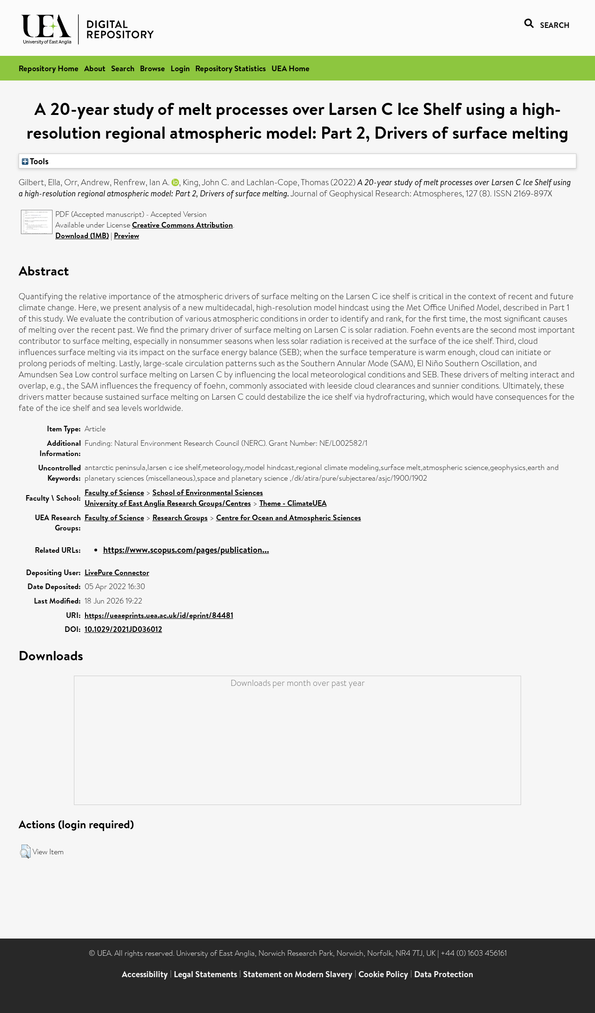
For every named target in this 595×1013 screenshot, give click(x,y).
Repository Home (49, 68)
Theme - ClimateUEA (293, 503)
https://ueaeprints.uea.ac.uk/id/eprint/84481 (159, 615)
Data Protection (443, 974)
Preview (126, 235)
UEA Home (290, 68)
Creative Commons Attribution (182, 225)
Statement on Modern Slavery (297, 974)
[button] (25, 852)
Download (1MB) (82, 235)
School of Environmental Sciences (207, 492)
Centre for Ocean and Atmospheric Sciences (288, 517)
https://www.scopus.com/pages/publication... (186, 550)
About (95, 68)
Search (122, 68)
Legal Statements (205, 974)
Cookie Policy (383, 974)
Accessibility (145, 974)
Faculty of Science (114, 492)
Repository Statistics (230, 68)
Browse (152, 68)
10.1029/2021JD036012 (123, 629)
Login (180, 68)
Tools (38, 161)
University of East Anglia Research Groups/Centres (168, 503)
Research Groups (180, 517)
